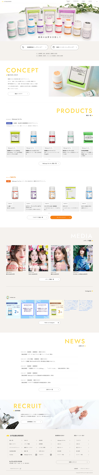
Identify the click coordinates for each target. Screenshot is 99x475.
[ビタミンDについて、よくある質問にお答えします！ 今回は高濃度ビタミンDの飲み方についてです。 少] (42, 309)
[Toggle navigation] (97, 1)
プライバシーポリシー (85, 468)
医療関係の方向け (59, 435)
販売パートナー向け (79, 435)
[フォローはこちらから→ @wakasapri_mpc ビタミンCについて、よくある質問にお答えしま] (71, 309)
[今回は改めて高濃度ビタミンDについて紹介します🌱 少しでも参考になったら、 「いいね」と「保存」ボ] (13, 309)
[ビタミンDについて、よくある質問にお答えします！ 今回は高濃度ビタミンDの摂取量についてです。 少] (28, 309)
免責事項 (76, 468)
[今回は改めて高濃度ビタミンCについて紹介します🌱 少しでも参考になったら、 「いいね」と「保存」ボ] (57, 309)
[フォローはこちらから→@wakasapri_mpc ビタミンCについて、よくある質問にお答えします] (86, 309)
